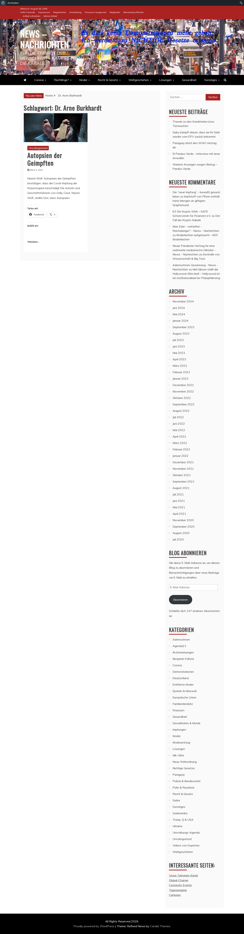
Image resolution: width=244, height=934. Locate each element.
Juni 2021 (179, 501)
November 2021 (183, 468)
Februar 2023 (181, 372)
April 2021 (179, 513)
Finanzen (178, 710)
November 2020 (183, 520)
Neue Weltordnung (185, 761)
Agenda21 (179, 646)
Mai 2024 (179, 314)
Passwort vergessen (95, 12)
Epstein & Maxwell (184, 691)
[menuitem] (3, 3)
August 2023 (181, 333)
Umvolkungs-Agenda (186, 832)
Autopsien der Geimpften (44, 158)
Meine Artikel (50, 16)
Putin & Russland (183, 787)
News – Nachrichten (44, 39)
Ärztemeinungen (183, 652)
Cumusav (175, 895)
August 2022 (181, 410)
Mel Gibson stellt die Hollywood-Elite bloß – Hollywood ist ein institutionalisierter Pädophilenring (196, 274)
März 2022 (180, 443)
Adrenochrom (181, 639)
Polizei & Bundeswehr (187, 781)
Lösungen (165, 80)
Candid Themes (160, 926)
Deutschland (181, 678)
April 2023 (179, 359)
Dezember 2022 (183, 385)
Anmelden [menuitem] (13, 2)
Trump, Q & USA (183, 819)
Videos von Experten (186, 845)
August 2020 (181, 533)
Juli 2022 (178, 417)
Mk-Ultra (178, 755)
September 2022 (184, 404)
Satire (176, 800)
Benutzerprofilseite (133, 12)
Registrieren (59, 12)
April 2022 (179, 436)
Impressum (44, 12)
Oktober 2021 (182, 475)
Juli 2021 (178, 494)
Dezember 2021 (183, 462)
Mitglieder (115, 12)
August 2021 (181, 488)
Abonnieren (180, 599)
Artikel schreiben (31, 16)
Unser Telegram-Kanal (183, 875)
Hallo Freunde (27, 12)
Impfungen (179, 729)
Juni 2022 (179, 423)
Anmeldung (75, 12)
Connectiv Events (180, 885)
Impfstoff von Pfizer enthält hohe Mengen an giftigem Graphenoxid (196, 201)
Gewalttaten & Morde (186, 723)
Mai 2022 (179, 430)
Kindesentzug (181, 742)
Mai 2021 (179, 507)
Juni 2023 (179, 346)
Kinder (83, 80)
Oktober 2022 (182, 398)
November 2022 (183, 391)
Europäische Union (184, 697)
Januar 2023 (180, 378)
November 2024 (183, 301)
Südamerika (180, 813)
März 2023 (180, 365)
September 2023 (184, 327)
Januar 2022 (180, 456)
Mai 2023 (179, 353)
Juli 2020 (178, 539)
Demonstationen (183, 671)
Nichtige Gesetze (184, 768)
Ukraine (177, 826)
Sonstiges (210, 80)
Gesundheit (189, 80)
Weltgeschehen (138, 80)
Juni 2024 (179, 308)
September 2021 (184, 481)
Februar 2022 (181, 449)
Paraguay (179, 774)
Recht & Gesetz (108, 80)
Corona (39, 80)
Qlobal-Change (178, 880)
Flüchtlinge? (61, 80)
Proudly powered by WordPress (94, 926)
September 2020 (184, 526)
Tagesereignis (178, 890)
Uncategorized (38, 148)
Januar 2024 (180, 320)
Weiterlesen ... (33, 242)
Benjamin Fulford (183, 659)
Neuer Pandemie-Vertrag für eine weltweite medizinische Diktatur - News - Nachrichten (194, 250)
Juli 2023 (178, 340)
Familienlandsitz (183, 704)
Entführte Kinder (183, 684)
